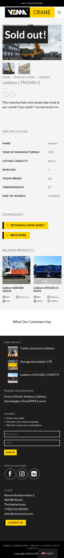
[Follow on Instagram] (22, 474)
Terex (25, 401)
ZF (49, 187)
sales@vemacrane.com (18, 513)
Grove (8, 396)
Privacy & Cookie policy (45, 545)
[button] (59, 12)
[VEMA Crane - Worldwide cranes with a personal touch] (30, 12)
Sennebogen (12, 401)
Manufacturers (24, 77)
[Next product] (6, 94)
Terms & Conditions (15, 545)
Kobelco (29, 396)
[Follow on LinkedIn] (34, 474)
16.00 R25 (54, 195)
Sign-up (10, 452)
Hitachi (18, 396)
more (42, 401)
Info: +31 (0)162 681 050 (32, 3)
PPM (33, 401)
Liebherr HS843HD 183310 (13, 289)
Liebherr (44, 77)
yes (50, 178)
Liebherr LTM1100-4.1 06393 (46, 289)
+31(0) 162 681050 (16, 509)
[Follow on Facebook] (10, 474)
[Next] (56, 42)
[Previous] (8, 42)
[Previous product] (12, 94)
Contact (32, 548)
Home (6, 77)
